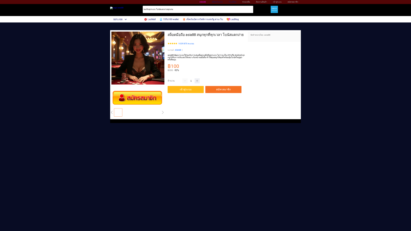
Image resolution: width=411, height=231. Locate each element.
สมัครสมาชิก (293, 2)
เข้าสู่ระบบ (277, 2)
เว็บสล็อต (232, 2)
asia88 (202, 2)
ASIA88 (178, 50)
